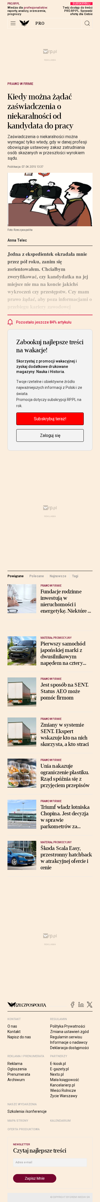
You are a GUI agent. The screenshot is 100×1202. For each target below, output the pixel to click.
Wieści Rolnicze (63, 1090)
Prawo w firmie (20, 84)
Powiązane (15, 576)
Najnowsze (58, 576)
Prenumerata (18, 1074)
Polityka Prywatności (67, 1026)
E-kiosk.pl (58, 1063)
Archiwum (16, 1080)
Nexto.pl (57, 1074)
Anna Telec (17, 240)
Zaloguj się (50, 435)
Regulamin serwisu (66, 1037)
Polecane (36, 576)
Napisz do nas (19, 1037)
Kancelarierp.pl (62, 1085)
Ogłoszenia (17, 1069)
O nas (12, 1026)
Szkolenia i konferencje (27, 1111)
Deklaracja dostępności (69, 1048)
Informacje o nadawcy (68, 1042)
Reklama (14, 1063)
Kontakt (14, 1031)
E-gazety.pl (59, 1069)
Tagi (75, 576)
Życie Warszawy (63, 1096)
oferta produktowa (23, 1129)
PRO (40, 23)
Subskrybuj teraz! (50, 418)
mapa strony (17, 1120)
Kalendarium (60, 1120)
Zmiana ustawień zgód (69, 1031)
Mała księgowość (64, 1080)
